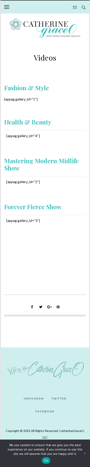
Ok (46, 460)
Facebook (45, 411)
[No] (84, 453)
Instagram (34, 398)
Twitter (59, 398)
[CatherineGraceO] (45, 28)
